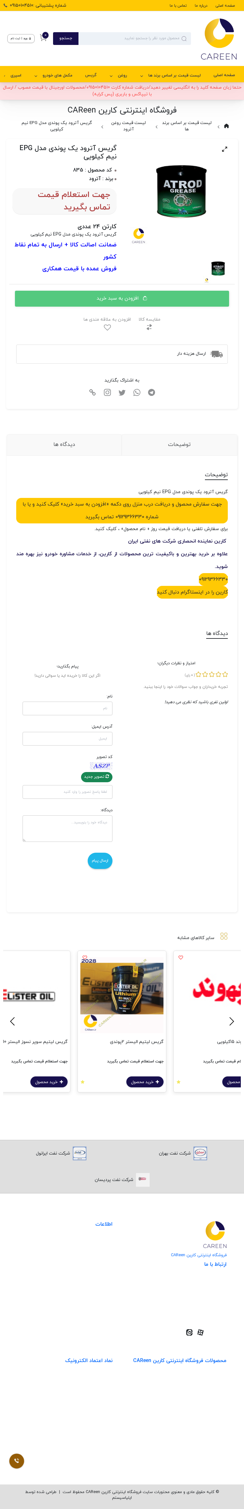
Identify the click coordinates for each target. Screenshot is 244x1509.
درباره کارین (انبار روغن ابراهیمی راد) (77, 1283)
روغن (122, 75)
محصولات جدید (212, 1380)
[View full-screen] (224, 149)
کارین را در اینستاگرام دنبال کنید (192, 592)
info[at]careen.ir (201, 1301)
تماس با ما (178, 5)
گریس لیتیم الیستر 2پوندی (137, 1042)
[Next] (13, 1022)
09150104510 (204, 1311)
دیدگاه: (106, 810)
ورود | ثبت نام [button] (19, 38)
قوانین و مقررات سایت (90, 1244)
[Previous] (231, 1022)
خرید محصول (143, 1082)
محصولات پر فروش (208, 1393)
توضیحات (179, 444)
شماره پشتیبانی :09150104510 (38, 6)
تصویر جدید (94, 777)
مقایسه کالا (149, 320)
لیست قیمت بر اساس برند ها (174, 75)
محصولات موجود (210, 1420)
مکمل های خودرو (57, 75)
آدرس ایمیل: (101, 727)
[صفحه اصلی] (214, 39)
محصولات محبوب (210, 1433)
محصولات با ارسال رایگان (203, 1459)
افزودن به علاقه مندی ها (107, 320)
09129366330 (213, 579)
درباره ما (201, 5)
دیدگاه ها (64, 444)
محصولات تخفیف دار (206, 1446)
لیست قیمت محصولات (90, 1270)
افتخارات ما (101, 1257)
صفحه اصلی (225, 5)
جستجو (65, 38)
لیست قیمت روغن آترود (128, 126)
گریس (91, 75)
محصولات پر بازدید (208, 1406)
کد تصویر (104, 757)
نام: (109, 696)
